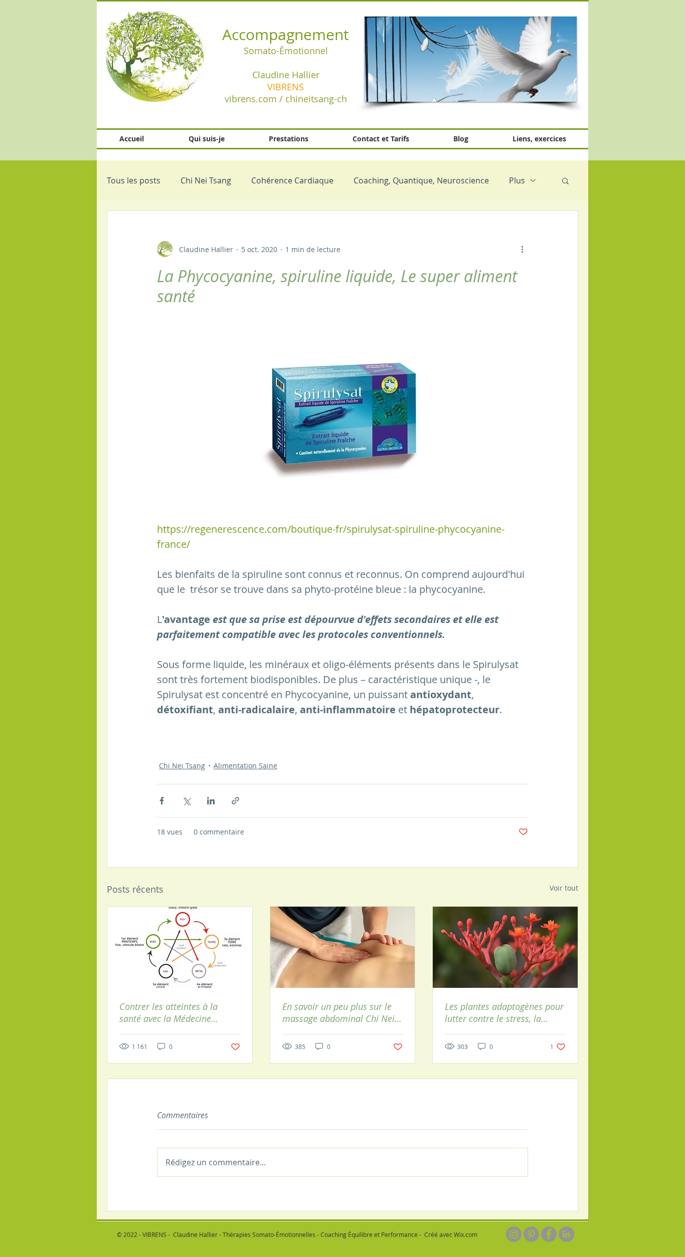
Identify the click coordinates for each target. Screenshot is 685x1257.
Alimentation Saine (245, 765)
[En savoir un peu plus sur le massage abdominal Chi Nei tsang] (342, 947)
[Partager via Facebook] (161, 800)
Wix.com (465, 1234)
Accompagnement (285, 35)
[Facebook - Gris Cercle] (549, 1234)
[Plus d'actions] (522, 249)
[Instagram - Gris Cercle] (514, 1234)
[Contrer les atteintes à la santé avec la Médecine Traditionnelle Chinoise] (179, 947)
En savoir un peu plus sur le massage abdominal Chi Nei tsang (338, 1012)
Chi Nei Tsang (206, 180)
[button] (471, 59)
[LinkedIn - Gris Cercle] (566, 1234)
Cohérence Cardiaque (292, 180)
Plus (517, 180)
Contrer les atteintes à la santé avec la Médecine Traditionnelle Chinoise (168, 1012)
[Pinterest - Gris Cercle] (531, 1234)
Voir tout (564, 888)
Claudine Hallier (285, 75)
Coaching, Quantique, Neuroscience (421, 180)
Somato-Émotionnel (286, 51)
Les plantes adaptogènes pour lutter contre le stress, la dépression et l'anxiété (504, 1012)
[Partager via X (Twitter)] (186, 800)
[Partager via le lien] (235, 800)
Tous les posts (133, 180)
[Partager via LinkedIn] (211, 800)
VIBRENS (285, 87)
